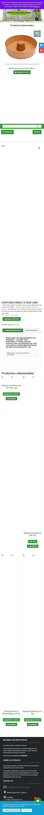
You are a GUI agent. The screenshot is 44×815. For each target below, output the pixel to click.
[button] (39, 148)
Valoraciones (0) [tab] (31, 330)
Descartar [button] (36, 6)
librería (17, 325)
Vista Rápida (11, 398)
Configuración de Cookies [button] (11, 810)
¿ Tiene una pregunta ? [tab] (13, 330)
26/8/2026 (24, 755)
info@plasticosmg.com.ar (18, 787)
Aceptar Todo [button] (27, 810)
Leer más (32, 541)
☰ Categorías (7, 132)
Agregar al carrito (12, 319)
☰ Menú (37, 132)
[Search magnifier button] (37, 126)
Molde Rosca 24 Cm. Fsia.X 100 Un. (22, 68)
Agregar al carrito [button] (23, 72)
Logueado (17, 353)
